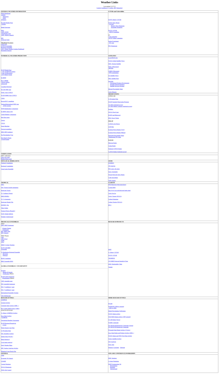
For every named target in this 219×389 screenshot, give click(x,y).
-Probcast (5, 255)
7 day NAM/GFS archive (8, 71)
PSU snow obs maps (114, 169)
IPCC (109, 205)
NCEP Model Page (6, 70)
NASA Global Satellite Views (116, 61)
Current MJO (112, 187)
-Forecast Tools (5, 40)
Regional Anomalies (6, 47)
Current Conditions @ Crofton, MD (106, 8)
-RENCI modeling (114, 32)
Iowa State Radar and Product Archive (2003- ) (121, 333)
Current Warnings (6, 364)
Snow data (111, 344)
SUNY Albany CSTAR (114, 19)
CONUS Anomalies (6, 46)
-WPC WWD (4, 32)
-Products (3, 19)
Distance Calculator (113, 347)
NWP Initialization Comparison (9, 108)
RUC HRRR (4, 80)
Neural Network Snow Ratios (116, 174)
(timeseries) (119, 8)
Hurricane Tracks (5, 190)
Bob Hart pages (5, 117)
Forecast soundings (6, 129)
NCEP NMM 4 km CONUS (9, 95)
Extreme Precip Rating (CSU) (116, 129)
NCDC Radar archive (114, 314)
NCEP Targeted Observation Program (118, 102)
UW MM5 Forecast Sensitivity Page (118, 261)
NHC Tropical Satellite (114, 64)
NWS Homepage (5, 13)
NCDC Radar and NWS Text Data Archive (120, 336)
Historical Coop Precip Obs (8, 351)
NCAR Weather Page (7, 23)
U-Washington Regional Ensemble (10, 252)
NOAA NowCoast (113, 112)
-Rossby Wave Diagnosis (117, 26)
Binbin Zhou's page (6, 159)
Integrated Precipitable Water (116, 135)
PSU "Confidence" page (7, 287)
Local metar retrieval (6, 342)
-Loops (4, 325)
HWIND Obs (5, 205)
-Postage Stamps (6, 228)
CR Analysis (111, 166)
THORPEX (111, 258)
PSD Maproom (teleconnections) (117, 184)
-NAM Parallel (5, 139)
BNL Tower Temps (113, 118)
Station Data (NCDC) (7, 336)
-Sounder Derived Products (117, 84)
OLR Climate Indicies (7, 214)
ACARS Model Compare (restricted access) (120, 106)
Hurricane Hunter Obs (7, 202)
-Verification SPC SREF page (5, 230)
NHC (2, 184)
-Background (113, 369)
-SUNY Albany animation (115, 38)
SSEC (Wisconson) (113, 66)
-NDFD (3, 15)
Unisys (3, 120)
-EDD (4, 18)
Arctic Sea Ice (112, 193)
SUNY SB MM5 (5, 248)
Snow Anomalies (113, 172)
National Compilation (7, 163)
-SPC (2, 237)
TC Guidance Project (7, 193)
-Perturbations (6, 278)
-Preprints (112, 367)
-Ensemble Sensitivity (117, 27)
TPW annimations (114, 72)
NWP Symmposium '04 (114, 364)
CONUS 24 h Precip (114, 124)
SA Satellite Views (113, 75)
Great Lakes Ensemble (7, 169)
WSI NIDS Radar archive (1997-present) (119, 317)
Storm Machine (5, 126)
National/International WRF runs (10, 104)
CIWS (3, 98)
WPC (2, 30)
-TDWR (3, 24)
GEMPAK (4, 300)
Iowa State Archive (6, 316)
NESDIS (110, 81)
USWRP (3, 361)
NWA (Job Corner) (6, 370)
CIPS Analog (112, 180)
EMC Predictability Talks (115, 264)
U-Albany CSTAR (113, 252)
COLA (3, 123)
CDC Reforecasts (6, 295)
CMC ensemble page (6, 281)
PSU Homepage (112, 46)
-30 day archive (5, 82)
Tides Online (4, 208)
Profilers (110, 109)
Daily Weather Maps (6, 345)
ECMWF (3, 78)
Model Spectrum (5, 27)
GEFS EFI (4, 44)
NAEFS (3, 270)
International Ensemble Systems (9, 293)
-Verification (5, 273)
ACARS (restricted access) (115, 105)
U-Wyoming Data (113, 99)
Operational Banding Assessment (10, 320)
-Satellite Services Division (117, 86)
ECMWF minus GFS (7, 111)
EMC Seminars (112, 358)
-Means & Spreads (7, 272)
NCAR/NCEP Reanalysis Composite (118, 327)
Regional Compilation (7, 166)
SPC (2, 38)
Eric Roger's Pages (6, 138)
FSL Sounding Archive (7, 333)
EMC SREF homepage (7, 225)
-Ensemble (4, 249)
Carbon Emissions (113, 199)
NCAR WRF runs (6, 89)
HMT (109, 249)
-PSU (2, 242)
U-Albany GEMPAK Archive (9, 313)
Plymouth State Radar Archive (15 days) (119, 330)
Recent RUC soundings (7, 101)
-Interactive (5, 16)
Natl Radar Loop (6, 33)
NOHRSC (111, 163)
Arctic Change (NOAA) (115, 196)
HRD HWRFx (5, 196)
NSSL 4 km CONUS (7, 92)
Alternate (122, 347)
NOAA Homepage (6, 367)
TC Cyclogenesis (5, 199)
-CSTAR (111, 24)
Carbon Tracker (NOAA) (115, 202)
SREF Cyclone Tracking (7, 245)
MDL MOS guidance (7, 132)
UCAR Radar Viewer (114, 320)
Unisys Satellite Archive (114, 339)
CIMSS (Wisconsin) (113, 71)
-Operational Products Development (119, 83)
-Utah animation (112, 36)
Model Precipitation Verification (117, 311)
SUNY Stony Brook (113, 23)
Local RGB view (113, 58)
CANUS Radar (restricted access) (117, 151)
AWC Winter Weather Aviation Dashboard (12, 49)
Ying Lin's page (5, 157)
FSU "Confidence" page (7, 290)
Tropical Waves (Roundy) (8, 211)
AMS (2, 355)
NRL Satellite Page (113, 78)
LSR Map (111, 127)
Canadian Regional (6, 86)
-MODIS (110, 68)
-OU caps (111, 43)
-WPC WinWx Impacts (7, 35)
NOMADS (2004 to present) (116, 306)
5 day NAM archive (7, 73)
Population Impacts (6, 50)
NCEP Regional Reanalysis (8, 323)
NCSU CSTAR (112, 30)
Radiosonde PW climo (115, 137)
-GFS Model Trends (6, 74)
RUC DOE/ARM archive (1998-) (10, 308)
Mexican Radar (112, 143)
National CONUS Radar (115, 149)
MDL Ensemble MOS (7, 261)
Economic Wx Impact (7, 358)
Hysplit (110, 303)
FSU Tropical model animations (9, 187)
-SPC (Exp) (4, 239)
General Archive (5, 303)
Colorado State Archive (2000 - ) (10, 305)
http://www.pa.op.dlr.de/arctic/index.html (119, 190)
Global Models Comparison (8, 114)
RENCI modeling (6, 258)
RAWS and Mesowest (114, 115)
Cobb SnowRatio (113, 177)
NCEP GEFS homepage (7, 276)
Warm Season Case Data (7, 328)
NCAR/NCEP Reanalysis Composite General (120, 325)
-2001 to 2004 (112, 308)
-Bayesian (5, 254)
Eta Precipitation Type (7, 135)
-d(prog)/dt (4, 84)
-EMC (3, 240)
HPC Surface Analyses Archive (9, 348)
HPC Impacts (4, 233)
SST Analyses (112, 341)
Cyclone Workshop (113, 361)
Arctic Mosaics (112, 92)
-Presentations (113, 366)
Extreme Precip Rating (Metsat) (116, 132)
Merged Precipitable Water (115, 89)
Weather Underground (7, 217)
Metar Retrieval (5, 339)
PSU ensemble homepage (8, 284)
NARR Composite (113, 322)
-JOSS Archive (6, 106)
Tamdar (110, 267)
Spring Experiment (113, 41)
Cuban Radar (112, 146)
